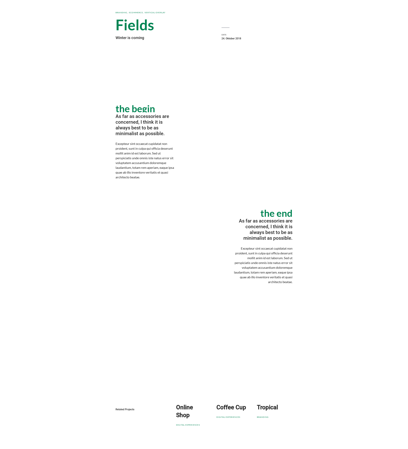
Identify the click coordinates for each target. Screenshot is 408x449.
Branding (121, 12)
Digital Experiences (188, 425)
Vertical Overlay (155, 12)
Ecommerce (136, 12)
